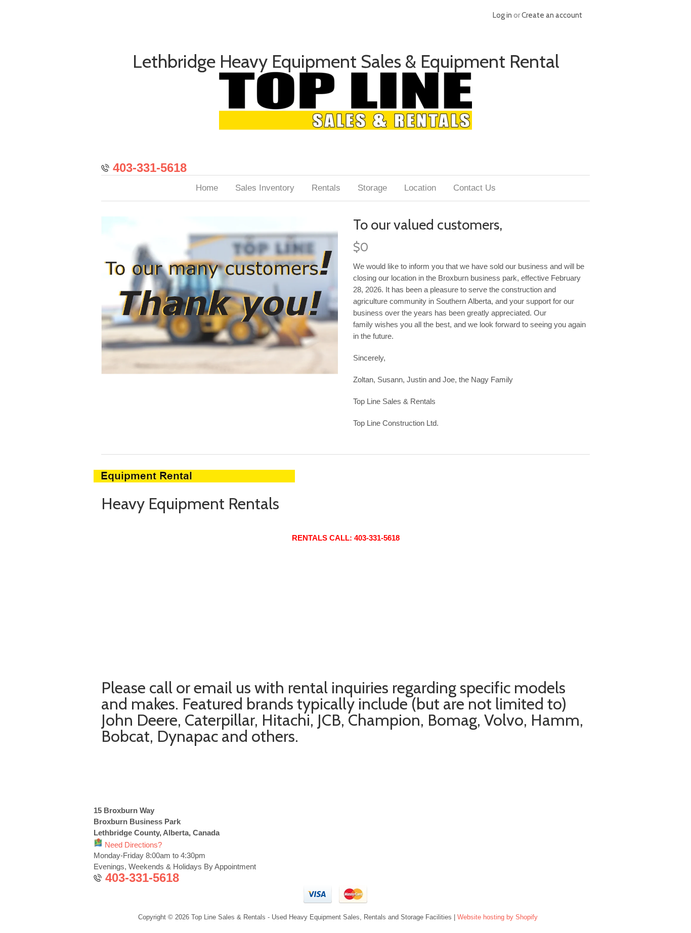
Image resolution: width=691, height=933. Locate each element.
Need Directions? (132, 844)
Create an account (552, 15)
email (213, 687)
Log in (502, 15)
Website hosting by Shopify (497, 917)
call (160, 687)
